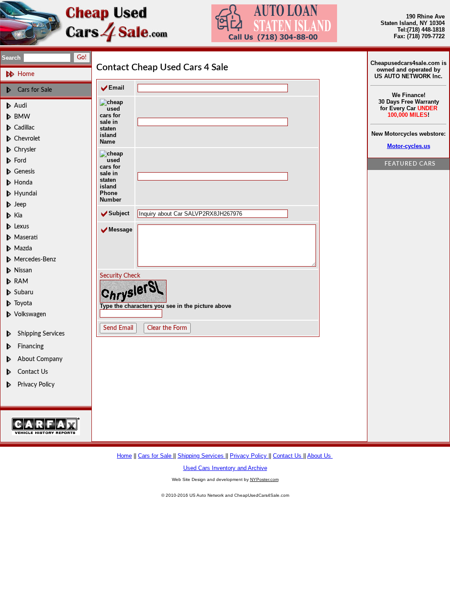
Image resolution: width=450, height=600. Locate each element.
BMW (22, 116)
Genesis (24, 171)
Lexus (21, 226)
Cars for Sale (35, 90)
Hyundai (25, 193)
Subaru (23, 292)
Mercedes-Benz (35, 259)
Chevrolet (27, 138)
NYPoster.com (264, 479)
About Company (40, 359)
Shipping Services (41, 333)
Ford (20, 160)
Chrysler (25, 149)
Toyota (23, 303)
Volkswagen (30, 314)
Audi (20, 105)
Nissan (23, 270)
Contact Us (33, 372)
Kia (18, 215)
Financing (31, 346)
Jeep (20, 204)
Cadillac (24, 127)
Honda (23, 182)
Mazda (23, 248)
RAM (21, 281)
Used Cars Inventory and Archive (225, 468)
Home (124, 455)
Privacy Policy (36, 384)
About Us (320, 455)
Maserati (26, 237)
